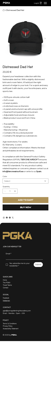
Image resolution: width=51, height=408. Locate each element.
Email (8, 254)
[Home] (4, 10)
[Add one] (15, 191)
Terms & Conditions (10, 323)
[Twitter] (13, 217)
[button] (40, 3)
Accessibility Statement (10, 329)
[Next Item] (45, 39)
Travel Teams (7, 285)
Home (5, 280)
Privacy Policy (7, 326)
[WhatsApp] (4, 217)
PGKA (6, 3)
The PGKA (6, 283)
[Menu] (45, 3)
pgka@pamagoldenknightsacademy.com (17, 311)
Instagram (6, 300)
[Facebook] (7, 217)
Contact (5, 288)
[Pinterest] (10, 217)
